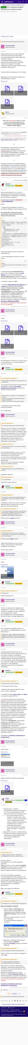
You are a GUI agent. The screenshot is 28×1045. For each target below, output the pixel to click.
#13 (26, 625)
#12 (26, 605)
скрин (12, 518)
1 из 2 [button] (9, 993)
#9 (26, 527)
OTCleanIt (12, 943)
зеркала (4, 286)
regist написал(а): (6, 852)
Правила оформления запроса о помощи (9, 139)
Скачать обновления (7, 201)
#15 (26, 676)
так (6, 955)
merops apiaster (6, 11)
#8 (26, 491)
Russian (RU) (12, 1007)
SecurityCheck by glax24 (15, 974)
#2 (26, 118)
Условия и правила (14, 1010)
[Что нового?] (23, 1)
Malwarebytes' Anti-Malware (16, 284)
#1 (26, 51)
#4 (26, 315)
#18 (26, 805)
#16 (26, 746)
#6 (26, 373)
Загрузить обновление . (10, 301)
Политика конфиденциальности (9, 1011)
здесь (15, 694)
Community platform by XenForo (13, 1014)
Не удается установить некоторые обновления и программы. (11, 984)
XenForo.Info (10, 1015)
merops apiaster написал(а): (9, 378)
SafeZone (4, 1007)
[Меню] (2, 1)
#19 (26, 849)
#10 (26, 559)
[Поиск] (26, 1)
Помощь (20, 1011)
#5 (26, 358)
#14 (26, 649)
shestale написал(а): (7, 423)
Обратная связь (5, 1010)
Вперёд (14, 993)
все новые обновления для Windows (11, 387)
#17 (26, 775)
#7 (26, 420)
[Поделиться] (24, 51)
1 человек (5, 989)
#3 (26, 189)
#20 (26, 898)
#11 (26, 587)
